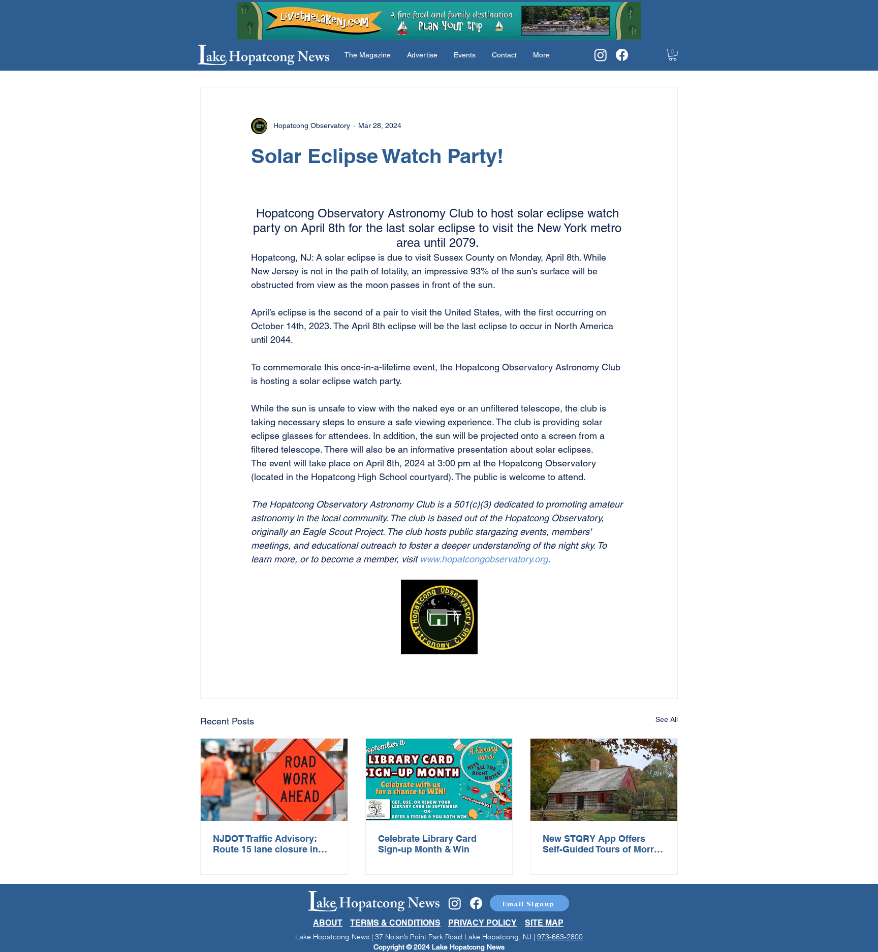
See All (666, 719)
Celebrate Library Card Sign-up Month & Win (427, 843)
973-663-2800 (560, 936)
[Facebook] (622, 55)
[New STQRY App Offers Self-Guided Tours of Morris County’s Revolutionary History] (603, 780)
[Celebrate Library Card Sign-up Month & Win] (439, 780)
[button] (673, 55)
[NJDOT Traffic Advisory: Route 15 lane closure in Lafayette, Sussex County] (274, 780)
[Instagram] (600, 55)
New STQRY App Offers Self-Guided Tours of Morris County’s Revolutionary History (602, 843)
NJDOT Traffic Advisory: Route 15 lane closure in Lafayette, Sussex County (268, 843)
